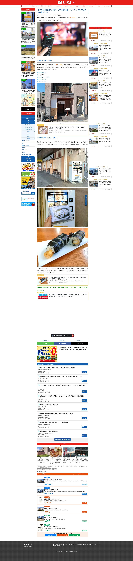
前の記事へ (46, 340)
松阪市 (23, 152)
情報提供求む (67, 544)
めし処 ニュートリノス (44, 77)
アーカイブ (106, 6)
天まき (49, 469)
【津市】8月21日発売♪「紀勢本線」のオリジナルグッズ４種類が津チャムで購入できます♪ (28, 41)
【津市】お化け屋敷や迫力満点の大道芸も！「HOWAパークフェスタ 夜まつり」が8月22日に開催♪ (28, 57)
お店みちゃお (68, 6)
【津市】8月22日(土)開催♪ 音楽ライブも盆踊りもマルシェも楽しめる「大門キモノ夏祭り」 (28, 92)
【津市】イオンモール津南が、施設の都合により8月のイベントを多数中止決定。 (105, 34)
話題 (84, 6)
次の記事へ (79, 340)
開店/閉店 (50, 6)
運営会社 (61, 544)
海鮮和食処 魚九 (43, 72)
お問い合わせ (87, 544)
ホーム (55, 544)
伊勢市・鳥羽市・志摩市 (27, 154)
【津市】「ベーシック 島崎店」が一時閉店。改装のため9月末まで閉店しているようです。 (28, 25)
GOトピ (25, 6)
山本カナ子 (43, 471)
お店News (58, 6)
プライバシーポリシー (96, 544)
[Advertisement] (100, 17)
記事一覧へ (62, 340)
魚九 (55, 469)
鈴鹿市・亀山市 (25, 149)
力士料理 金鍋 (42, 79)
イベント (91, 6)
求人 (42, 6)
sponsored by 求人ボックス (52, 364)
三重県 (59, 15)
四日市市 (24, 147)
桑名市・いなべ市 (25, 145)
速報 (99, 6)
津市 (74, 2)
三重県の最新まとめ (26, 140)
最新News (34, 6)
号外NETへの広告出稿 (77, 544)
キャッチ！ (73, 17)
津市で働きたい (42, 364)
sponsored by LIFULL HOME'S (79, 473)
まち (77, 6)
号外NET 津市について (59, 545)
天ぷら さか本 (42, 81)
